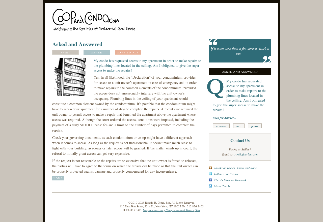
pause (254, 126)
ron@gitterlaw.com (246, 154)
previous (221, 126)
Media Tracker (223, 186)
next (238, 126)
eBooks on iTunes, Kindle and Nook (235, 168)
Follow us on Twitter (226, 174)
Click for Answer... (224, 118)
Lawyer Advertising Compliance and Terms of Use (171, 210)
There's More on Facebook (230, 180)
